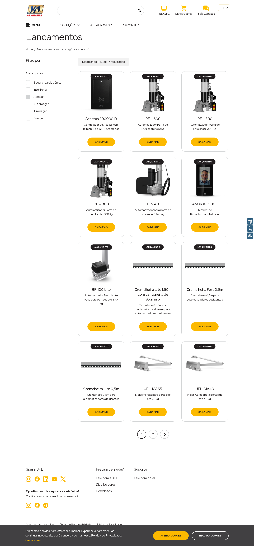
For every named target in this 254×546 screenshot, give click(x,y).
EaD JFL (164, 14)
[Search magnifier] (139, 10)
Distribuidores (183, 14)
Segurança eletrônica (48, 82)
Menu (35, 25)
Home (29, 49)
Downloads (104, 491)
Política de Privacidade (109, 524)
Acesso (39, 97)
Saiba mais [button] (32, 540)
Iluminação (40, 111)
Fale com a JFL (107, 478)
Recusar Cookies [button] (210, 535)
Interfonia (40, 90)
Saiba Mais (101, 141)
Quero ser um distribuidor (40, 524)
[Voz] (250, 228)
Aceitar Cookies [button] (171, 535)
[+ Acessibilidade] (250, 236)
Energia (38, 118)
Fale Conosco (206, 14)
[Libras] (250, 221)
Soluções (68, 25)
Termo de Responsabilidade (75, 524)
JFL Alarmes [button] (100, 25)
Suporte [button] (130, 25)
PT (223, 8)
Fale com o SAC (145, 478)
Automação (41, 104)
